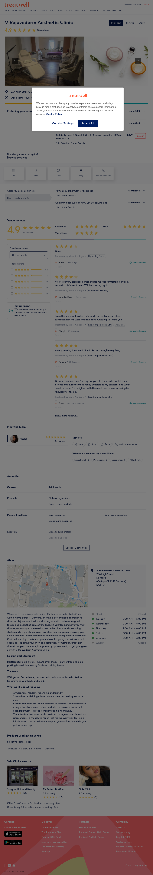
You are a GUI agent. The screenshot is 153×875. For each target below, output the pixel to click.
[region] (78, 109)
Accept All (87, 123)
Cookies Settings (63, 123)
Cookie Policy (54, 114)
